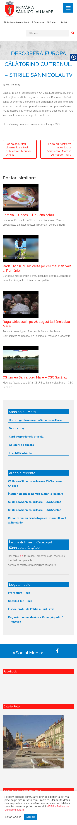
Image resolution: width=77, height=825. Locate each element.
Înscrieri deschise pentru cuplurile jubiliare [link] (35, 493)
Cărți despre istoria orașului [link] (26, 436)
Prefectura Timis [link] (19, 593)
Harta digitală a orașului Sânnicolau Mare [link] (35, 420)
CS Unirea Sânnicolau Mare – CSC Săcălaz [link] (35, 377)
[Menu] (68, 8)
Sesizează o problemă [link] (17, 22)
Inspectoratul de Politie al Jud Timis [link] (31, 609)
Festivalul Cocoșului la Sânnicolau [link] (28, 215)
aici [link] (21, 556)
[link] (38, 9)
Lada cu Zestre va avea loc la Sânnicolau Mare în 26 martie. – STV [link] (59, 149)
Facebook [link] (39, 22)
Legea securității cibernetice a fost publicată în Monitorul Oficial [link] (19, 149)
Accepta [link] (30, 816)
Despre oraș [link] (16, 428)
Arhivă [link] (64, 22)
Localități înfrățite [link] (20, 453)
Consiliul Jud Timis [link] (20, 601)
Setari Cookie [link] (13, 816)
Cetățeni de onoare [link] (21, 444)
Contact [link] (53, 22)
